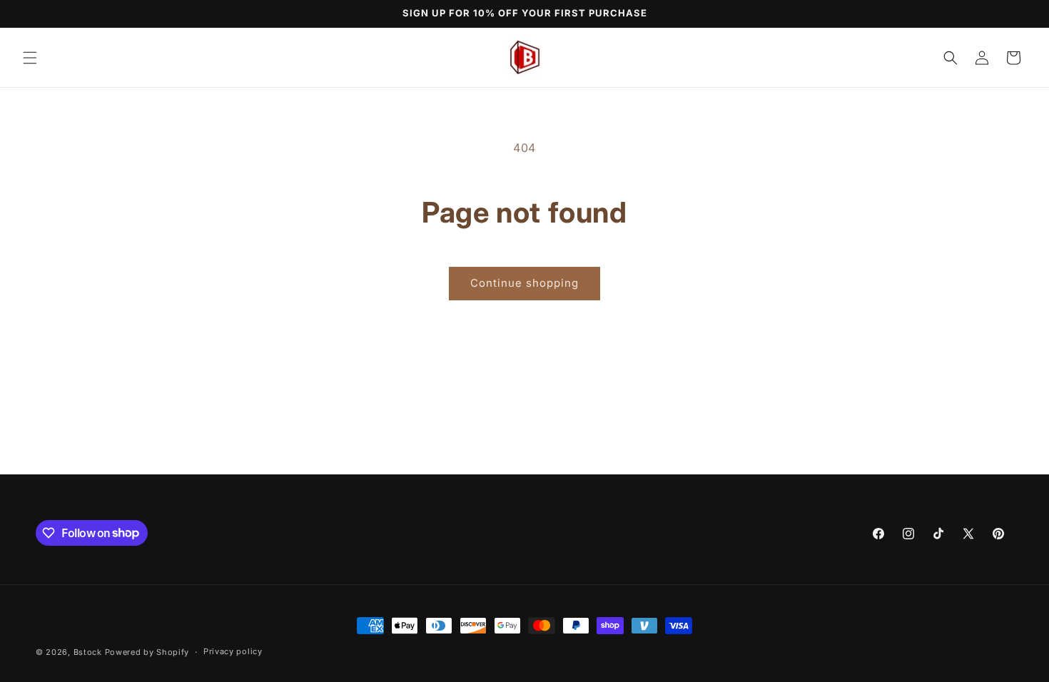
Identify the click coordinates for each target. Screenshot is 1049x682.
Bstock (88, 652)
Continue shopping (524, 283)
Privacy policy (233, 651)
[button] (30, 57)
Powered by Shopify (147, 652)
